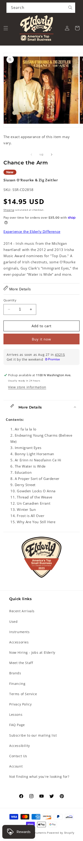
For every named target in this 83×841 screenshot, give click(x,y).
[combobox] (40, 8)
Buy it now (41, 339)
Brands (15, 673)
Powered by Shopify (60, 832)
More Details (19, 289)
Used (13, 621)
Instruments (19, 632)
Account (16, 766)
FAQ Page (17, 725)
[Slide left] (31, 155)
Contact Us (18, 756)
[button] (6, 28)
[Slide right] (52, 155)
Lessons (15, 714)
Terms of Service (23, 694)
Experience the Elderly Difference (31, 231)
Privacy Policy (20, 704)
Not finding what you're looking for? (39, 776)
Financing (17, 683)
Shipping (8, 209)
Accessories (19, 642)
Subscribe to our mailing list (33, 735)
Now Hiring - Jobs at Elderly (32, 652)
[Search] (70, 8)
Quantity (9, 300)
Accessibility (19, 745)
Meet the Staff (21, 663)
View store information (27, 387)
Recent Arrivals (22, 611)
